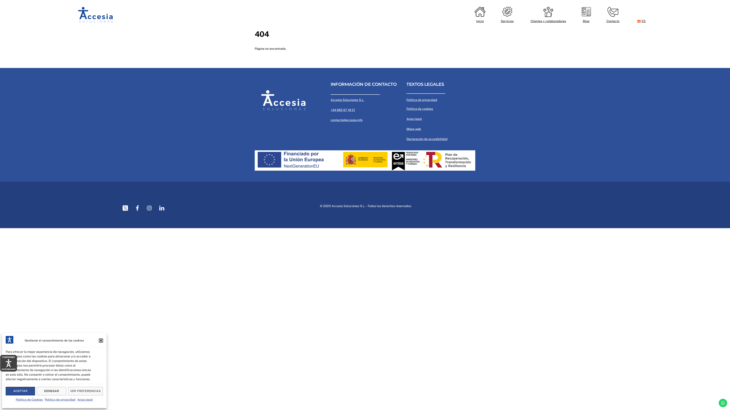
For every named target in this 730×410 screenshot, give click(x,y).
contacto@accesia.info (347, 120)
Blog (586, 21)
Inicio (480, 21)
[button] (101, 340)
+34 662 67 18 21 (343, 110)
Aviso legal (85, 399)
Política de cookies (419, 109)
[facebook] (138, 208)
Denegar (51, 391)
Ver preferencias (85, 391)
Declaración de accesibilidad (427, 139)
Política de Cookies (29, 399)
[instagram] (150, 208)
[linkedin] (162, 208)
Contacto (612, 21)
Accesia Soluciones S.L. (347, 100)
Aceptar (20, 391)
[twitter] (126, 208)
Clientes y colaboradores (548, 21)
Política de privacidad (60, 399)
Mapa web (413, 129)
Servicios (507, 21)
